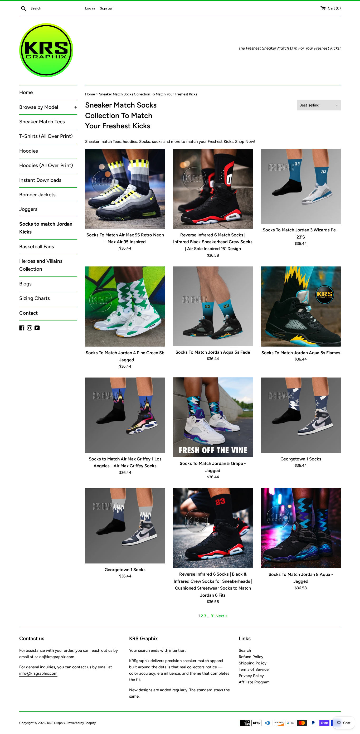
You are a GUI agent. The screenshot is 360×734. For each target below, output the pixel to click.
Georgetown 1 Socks (300, 458)
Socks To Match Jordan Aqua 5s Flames (300, 352)
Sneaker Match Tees (42, 122)
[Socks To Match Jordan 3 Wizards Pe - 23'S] (301, 186)
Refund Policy (251, 656)
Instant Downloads (40, 180)
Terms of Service (254, 669)
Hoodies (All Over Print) (46, 165)
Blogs (25, 284)
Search (245, 650)
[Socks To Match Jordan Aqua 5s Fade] (213, 306)
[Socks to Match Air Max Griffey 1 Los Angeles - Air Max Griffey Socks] (125, 415)
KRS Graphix (56, 723)
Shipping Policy (252, 663)
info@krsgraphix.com (38, 673)
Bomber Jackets (37, 195)
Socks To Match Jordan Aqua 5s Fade (213, 352)
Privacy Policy (251, 675)
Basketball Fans (36, 247)
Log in (90, 8)
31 (213, 616)
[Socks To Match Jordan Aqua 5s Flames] (301, 306)
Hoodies (28, 151)
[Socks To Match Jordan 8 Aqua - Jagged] (301, 528)
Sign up (106, 8)
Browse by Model (48, 107)
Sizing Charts (34, 298)
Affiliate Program (254, 682)
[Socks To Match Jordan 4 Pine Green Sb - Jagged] (125, 306)
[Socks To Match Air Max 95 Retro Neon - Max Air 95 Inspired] (125, 189)
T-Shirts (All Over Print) (46, 136)
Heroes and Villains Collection (40, 265)
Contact (28, 313)
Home (26, 92)
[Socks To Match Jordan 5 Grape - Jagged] (213, 417)
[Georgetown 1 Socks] (301, 415)
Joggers (28, 209)
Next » (222, 616)
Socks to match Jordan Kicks (45, 228)
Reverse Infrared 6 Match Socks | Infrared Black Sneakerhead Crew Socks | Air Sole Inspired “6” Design (212, 241)
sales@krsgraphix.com (54, 656)
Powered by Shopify (81, 723)
